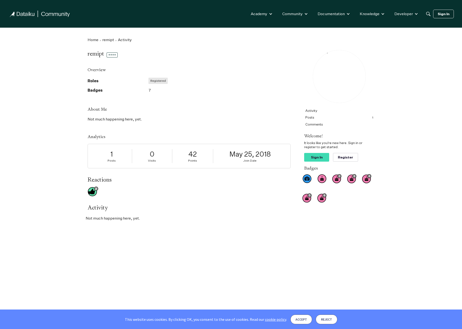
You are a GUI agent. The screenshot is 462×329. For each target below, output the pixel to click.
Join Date (250, 160)
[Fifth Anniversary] (307, 197)
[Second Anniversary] (336, 178)
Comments (314, 124)
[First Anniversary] (322, 178)
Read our (268, 319)
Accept (301, 319)
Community (292, 13)
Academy (259, 13)
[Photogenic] (307, 178)
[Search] (428, 14)
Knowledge (369, 13)
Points (192, 160)
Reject (326, 319)
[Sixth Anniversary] (322, 197)
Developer (403, 13)
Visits (152, 160)
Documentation (331, 13)
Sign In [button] (317, 157)
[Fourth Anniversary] (366, 178)
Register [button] (345, 157)
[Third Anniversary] (351, 178)
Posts (112, 160)
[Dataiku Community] (40, 14)
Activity (311, 110)
